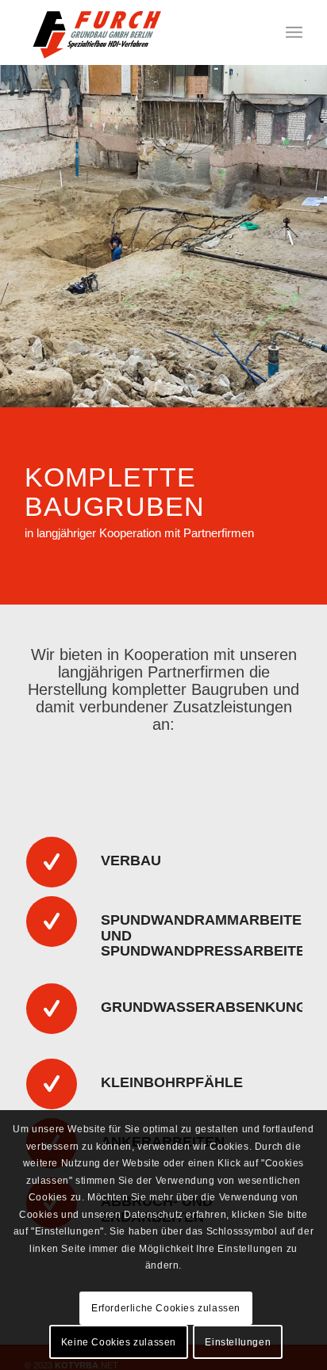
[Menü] (294, 32)
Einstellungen (238, 1342)
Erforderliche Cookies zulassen (165, 1308)
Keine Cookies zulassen (118, 1342)
